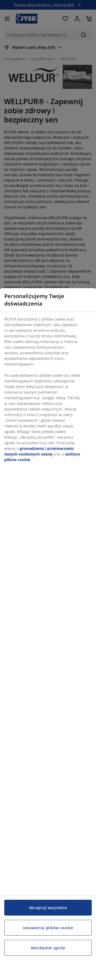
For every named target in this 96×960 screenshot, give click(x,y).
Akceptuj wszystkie (48, 907)
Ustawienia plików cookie (48, 927)
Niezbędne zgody (48, 947)
